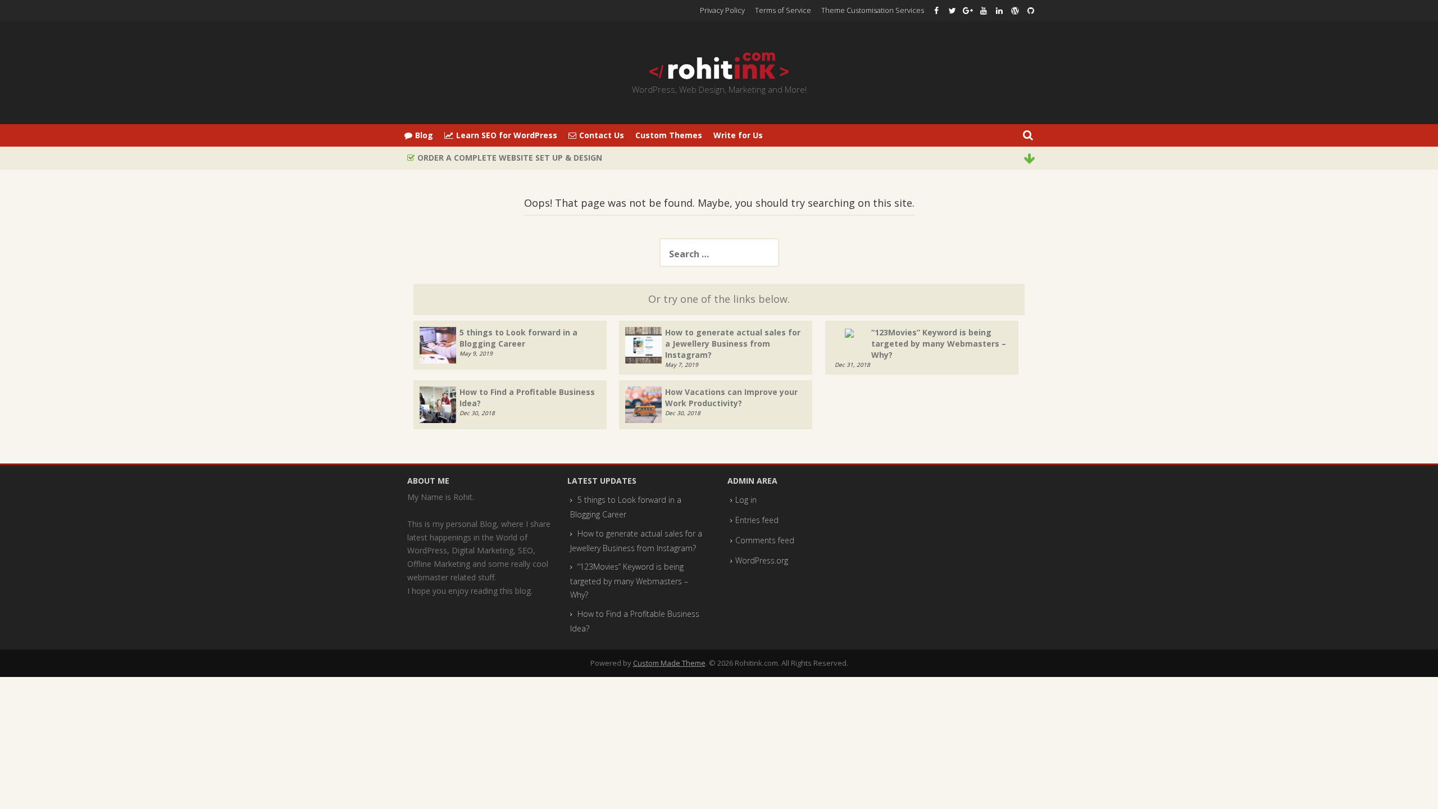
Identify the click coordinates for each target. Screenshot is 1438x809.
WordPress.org (761, 560)
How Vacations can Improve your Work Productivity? (731, 397)
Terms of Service (783, 10)
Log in (746, 499)
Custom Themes (668, 135)
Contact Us (601, 135)
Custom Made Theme (669, 663)
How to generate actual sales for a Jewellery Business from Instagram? (732, 343)
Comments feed (764, 540)
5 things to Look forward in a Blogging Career (518, 338)
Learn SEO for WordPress (506, 135)
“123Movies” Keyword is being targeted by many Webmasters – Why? (938, 343)
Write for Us (738, 135)
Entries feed (757, 520)
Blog (424, 135)
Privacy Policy (722, 10)
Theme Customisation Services (872, 10)
